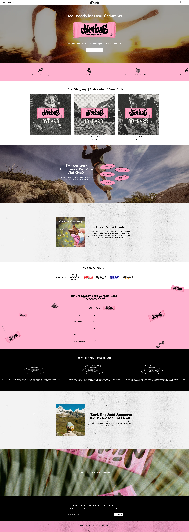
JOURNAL (15, 2)
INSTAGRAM (105, 525)
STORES (9, 2)
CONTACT (98, 525)
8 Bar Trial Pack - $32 (94, 50)
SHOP (4, 2)
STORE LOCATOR (89, 525)
